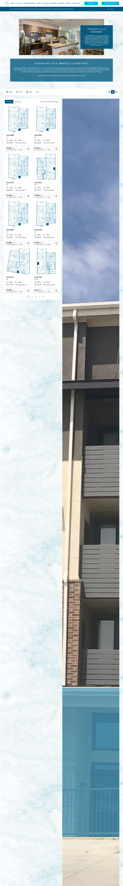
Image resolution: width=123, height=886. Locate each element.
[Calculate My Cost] (28, 148)
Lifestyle (39, 3)
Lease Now (91, 3)
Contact (68, 3)
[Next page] (40, 297)
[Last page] (43, 297)
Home (12, 3)
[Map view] (116, 92)
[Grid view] (109, 92)
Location (53, 3)
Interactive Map (29, 3)
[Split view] (113, 92)
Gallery (46, 3)
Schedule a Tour (110, 3)
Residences (19, 3)
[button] (20, 149)
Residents (61, 3)
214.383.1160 (76, 3)
